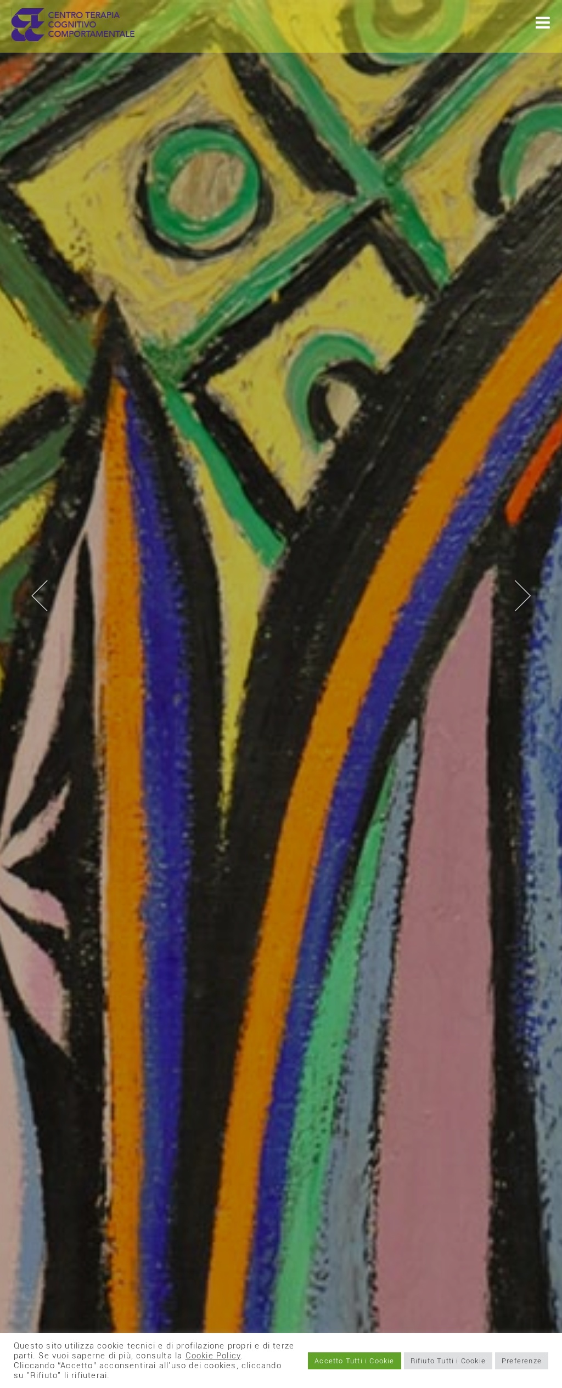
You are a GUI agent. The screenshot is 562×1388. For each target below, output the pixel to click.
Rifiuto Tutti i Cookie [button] (448, 1361)
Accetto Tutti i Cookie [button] (354, 1361)
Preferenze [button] (522, 1361)
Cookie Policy (213, 1356)
